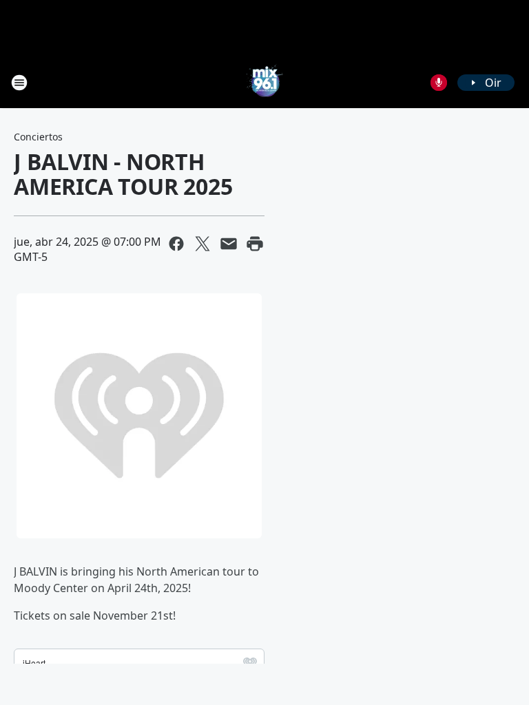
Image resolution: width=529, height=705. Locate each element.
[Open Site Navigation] (19, 82)
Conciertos (38, 136)
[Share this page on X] (202, 243)
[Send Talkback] (439, 82)
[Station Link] (264, 82)
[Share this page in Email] (228, 243)
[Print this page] (254, 243)
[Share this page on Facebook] (176, 243)
